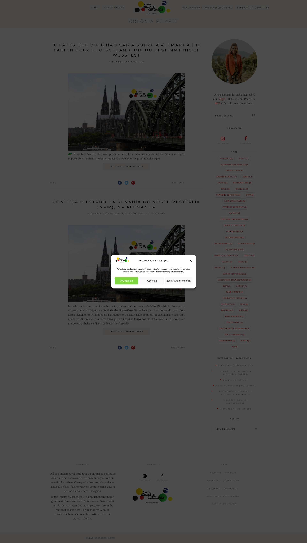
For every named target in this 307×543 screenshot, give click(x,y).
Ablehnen (152, 280)
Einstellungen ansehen (179, 280)
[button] (190, 260)
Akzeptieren (126, 280)
